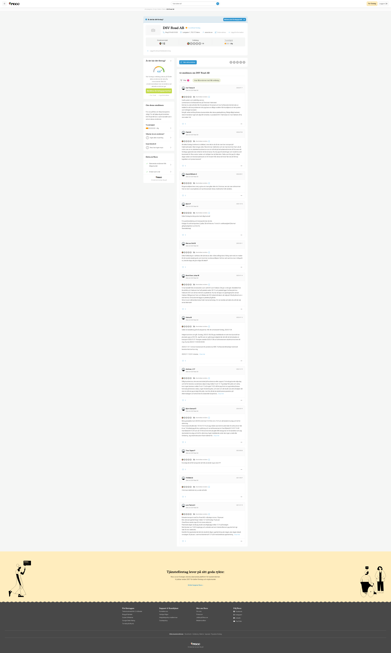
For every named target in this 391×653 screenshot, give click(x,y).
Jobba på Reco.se (202, 617)
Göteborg (195, 634)
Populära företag (216, 634)
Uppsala (207, 634)
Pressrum (199, 614)
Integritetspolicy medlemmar (168, 617)
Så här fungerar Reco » (195, 585)
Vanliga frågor (163, 614)
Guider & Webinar (127, 617)
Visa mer (202, 354)
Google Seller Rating (128, 620)
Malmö (201, 634)
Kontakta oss (163, 611)
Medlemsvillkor (201, 620)
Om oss (199, 611)
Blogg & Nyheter (127, 614)
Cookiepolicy (163, 620)
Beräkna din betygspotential (159, 91)
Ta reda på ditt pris (128, 623)
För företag (372, 4)
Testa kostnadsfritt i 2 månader (132, 611)
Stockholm (188, 634)
